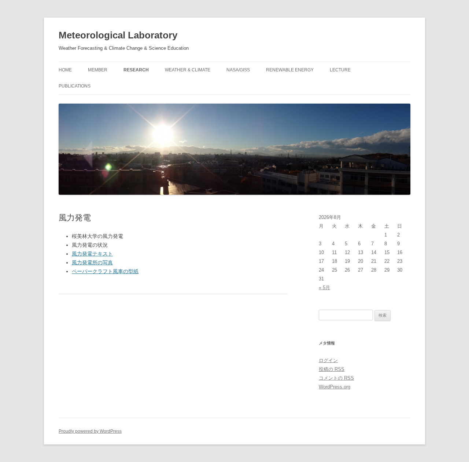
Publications (75, 86)
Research (136, 69)
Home (65, 69)
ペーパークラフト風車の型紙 (105, 271)
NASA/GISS (238, 69)
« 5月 (324, 287)
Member (97, 69)
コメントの (336, 378)
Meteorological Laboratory (118, 35)
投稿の (331, 369)
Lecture (340, 69)
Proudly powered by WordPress (90, 431)
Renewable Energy (290, 69)
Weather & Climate (187, 69)
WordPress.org (334, 387)
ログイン (328, 360)
